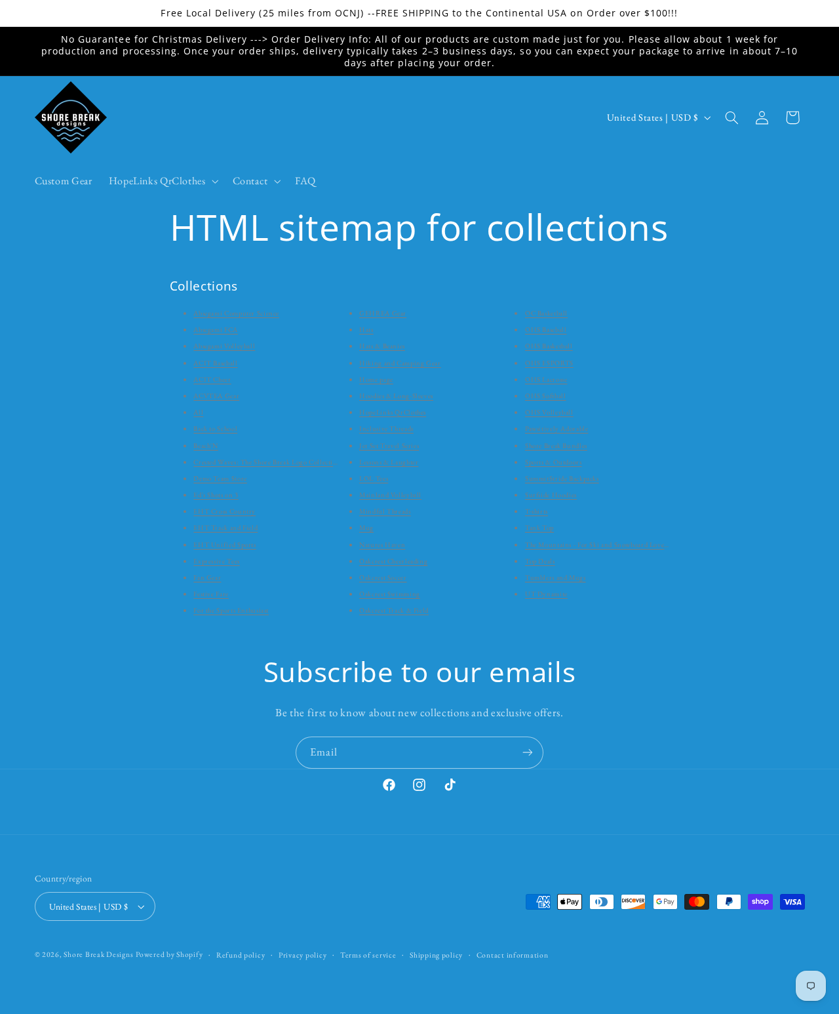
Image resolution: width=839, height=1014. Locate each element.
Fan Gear (207, 577)
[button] (162, 181)
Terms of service (368, 955)
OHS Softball (545, 395)
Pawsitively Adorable (557, 428)
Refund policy (240, 955)
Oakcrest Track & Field (394, 610)
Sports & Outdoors (553, 461)
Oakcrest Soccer (382, 577)
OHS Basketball (549, 345)
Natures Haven (382, 544)
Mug (366, 527)
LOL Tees (373, 478)
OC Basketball (546, 312)
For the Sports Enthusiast (231, 610)
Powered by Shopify (169, 954)
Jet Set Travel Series (389, 445)
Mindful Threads (384, 511)
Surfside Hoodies (551, 494)
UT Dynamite (546, 593)
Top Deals (540, 560)
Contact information (513, 955)
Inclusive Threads (386, 428)
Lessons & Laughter (388, 461)
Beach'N (205, 445)
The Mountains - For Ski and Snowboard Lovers (597, 544)
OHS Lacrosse (546, 379)
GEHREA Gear (382, 312)
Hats (366, 329)
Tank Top (539, 527)
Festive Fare (211, 593)
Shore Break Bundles (556, 445)
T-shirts (536, 511)
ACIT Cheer (212, 379)
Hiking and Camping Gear (400, 362)
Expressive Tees (216, 560)
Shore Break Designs (98, 954)
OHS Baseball (546, 329)
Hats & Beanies (382, 345)
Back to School (215, 428)
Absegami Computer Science (236, 312)
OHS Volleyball (549, 411)
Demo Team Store (219, 478)
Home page (376, 379)
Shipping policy (436, 955)
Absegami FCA (215, 329)
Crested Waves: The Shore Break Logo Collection (267, 461)
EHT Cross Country (224, 511)
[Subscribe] (528, 753)
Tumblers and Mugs (555, 577)
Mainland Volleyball (390, 494)
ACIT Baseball (215, 362)
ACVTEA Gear (216, 395)
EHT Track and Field (225, 527)
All (198, 411)
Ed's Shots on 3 (215, 494)
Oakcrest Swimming (389, 593)
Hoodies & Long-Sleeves (396, 395)
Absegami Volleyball (224, 345)
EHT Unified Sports (224, 544)
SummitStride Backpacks (562, 478)
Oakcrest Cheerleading (393, 560)
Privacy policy (302, 955)
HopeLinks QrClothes (392, 411)
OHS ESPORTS (549, 362)
